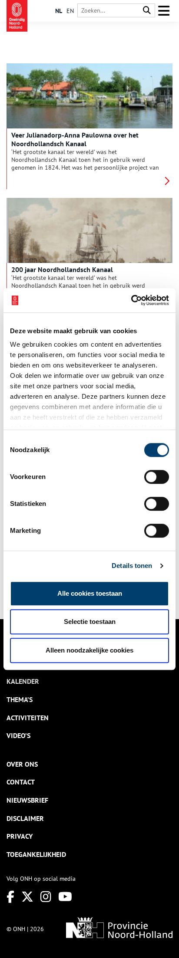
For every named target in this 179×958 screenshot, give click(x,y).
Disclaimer (25, 818)
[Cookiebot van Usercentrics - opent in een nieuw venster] (131, 300)
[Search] (146, 10)
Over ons (22, 764)
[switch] (156, 477)
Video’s (18, 735)
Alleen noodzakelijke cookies (89, 650)
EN (70, 11)
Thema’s (20, 699)
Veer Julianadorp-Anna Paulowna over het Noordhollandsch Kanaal (75, 139)
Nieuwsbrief (27, 800)
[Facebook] (10, 897)
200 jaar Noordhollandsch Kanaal (62, 269)
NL (58, 11)
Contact (21, 782)
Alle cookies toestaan (89, 593)
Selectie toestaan (90, 621)
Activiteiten (28, 717)
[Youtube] (65, 897)
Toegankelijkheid (36, 854)
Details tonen (132, 565)
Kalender (23, 681)
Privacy (20, 836)
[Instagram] (45, 897)
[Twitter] (27, 897)
